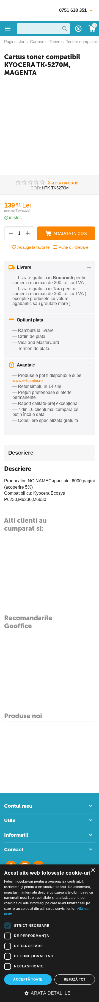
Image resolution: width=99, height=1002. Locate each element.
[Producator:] (87, 203)
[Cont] (78, 28)
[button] (49, 993)
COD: (36, 188)
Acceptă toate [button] (27, 979)
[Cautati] (64, 28)
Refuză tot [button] (75, 979)
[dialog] (49, 933)
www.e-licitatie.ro (27, 380)
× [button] (93, 870)
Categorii (8, 28)
